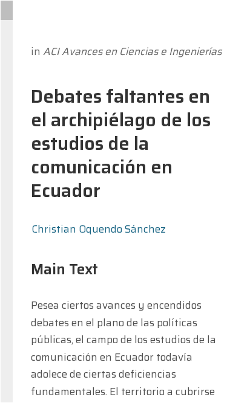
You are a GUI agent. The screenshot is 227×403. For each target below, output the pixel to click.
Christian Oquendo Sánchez (98, 229)
